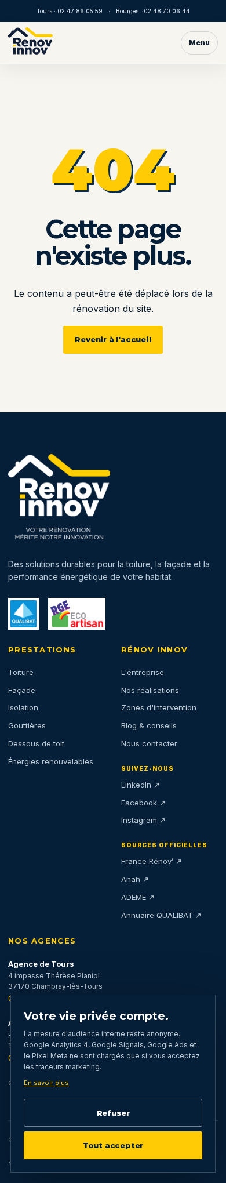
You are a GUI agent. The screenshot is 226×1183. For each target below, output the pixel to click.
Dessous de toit (36, 743)
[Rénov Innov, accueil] (30, 43)
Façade (21, 690)
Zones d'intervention (158, 707)
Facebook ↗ (143, 802)
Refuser (113, 1112)
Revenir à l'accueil (113, 339)
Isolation (23, 707)
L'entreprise (142, 672)
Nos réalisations (150, 690)
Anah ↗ (135, 879)
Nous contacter (149, 743)
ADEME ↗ (138, 897)
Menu (199, 42)
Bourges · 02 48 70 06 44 (153, 11)
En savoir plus (46, 1083)
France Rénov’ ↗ (151, 861)
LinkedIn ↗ (140, 784)
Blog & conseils (149, 725)
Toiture (21, 672)
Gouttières (27, 725)
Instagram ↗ (143, 820)
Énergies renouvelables (50, 761)
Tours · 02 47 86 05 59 (70, 11)
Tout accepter (113, 1145)
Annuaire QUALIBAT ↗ (161, 915)
